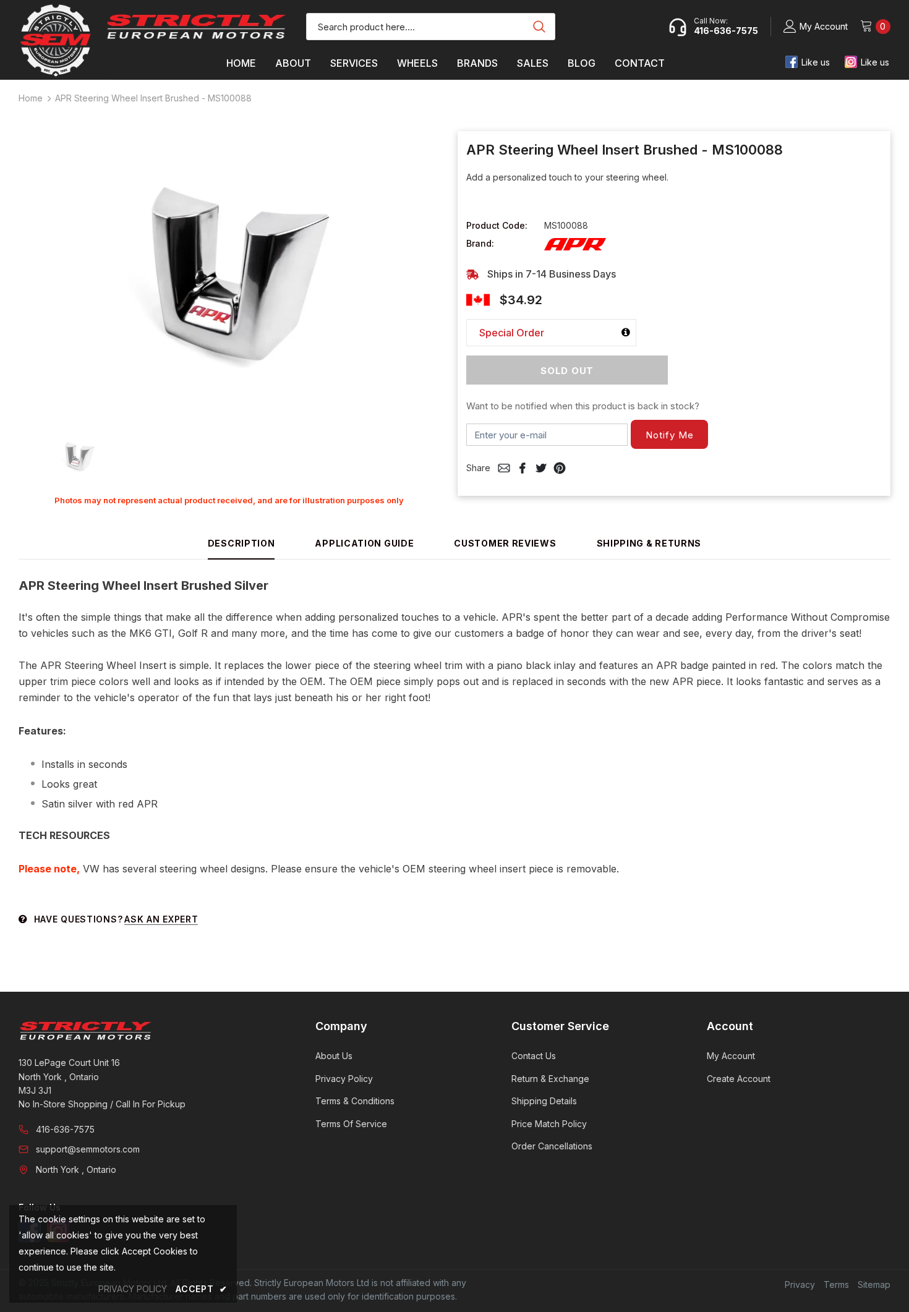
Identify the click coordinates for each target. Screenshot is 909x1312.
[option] (229, 275)
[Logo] (196, 26)
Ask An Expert (161, 919)
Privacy (800, 1284)
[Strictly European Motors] (150, 1030)
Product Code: (496, 225)
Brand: (480, 243)
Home (31, 98)
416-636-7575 (65, 1129)
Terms (836, 1284)
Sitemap (874, 1284)
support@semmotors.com (88, 1149)
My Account (824, 26)
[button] (669, 434)
